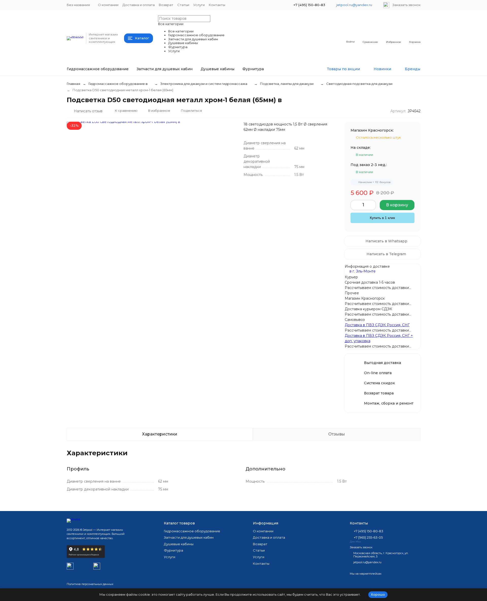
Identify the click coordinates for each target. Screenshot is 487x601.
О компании (108, 5)
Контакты (217, 5)
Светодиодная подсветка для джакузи (359, 84)
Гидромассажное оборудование (98, 69)
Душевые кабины (217, 69)
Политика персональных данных (90, 584)
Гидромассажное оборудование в (118, 84)
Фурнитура (253, 69)
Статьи (183, 5)
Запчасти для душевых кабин (165, 69)
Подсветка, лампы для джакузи (287, 84)
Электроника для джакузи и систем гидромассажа (203, 84)
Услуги (199, 5)
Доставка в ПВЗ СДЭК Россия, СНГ (377, 325)
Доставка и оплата (139, 5)
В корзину (397, 205)
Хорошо (378, 594)
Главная (73, 84)
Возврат (166, 5)
